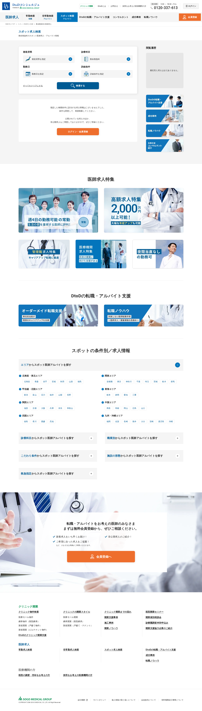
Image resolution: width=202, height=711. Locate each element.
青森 (37, 381)
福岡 (109, 421)
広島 (134, 408)
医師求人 (12, 17)
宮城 (54, 381)
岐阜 (109, 395)
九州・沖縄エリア (114, 415)
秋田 (62, 381)
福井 (52, 395)
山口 (143, 408)
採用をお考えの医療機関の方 (134, 6)
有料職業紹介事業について (172, 700)
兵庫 (52, 408)
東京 (119, 381)
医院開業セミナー (155, 611)
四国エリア (28, 415)
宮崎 (152, 421)
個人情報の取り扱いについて (123, 700)
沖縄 (171, 421)
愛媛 (43, 421)
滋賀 (26, 408)
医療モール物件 (26, 617)
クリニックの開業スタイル (76, 611)
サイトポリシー (99, 700)
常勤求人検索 (25, 649)
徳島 (26, 421)
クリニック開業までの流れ (117, 611)
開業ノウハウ (111, 628)
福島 (80, 381)
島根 (117, 408)
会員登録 (192, 17)
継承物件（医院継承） (29, 621)
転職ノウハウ (150, 17)
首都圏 (110, 381)
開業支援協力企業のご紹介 (159, 628)
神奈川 (129, 381)
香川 (35, 421)
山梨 (60, 395)
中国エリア (110, 402)
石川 (43, 395)
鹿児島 (161, 421)
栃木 (164, 381)
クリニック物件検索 (29, 611)
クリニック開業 (86, 6)
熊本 (134, 421)
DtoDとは (102, 6)
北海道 (27, 381)
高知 (52, 421)
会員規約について (148, 700)
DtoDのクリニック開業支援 (32, 635)
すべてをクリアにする (33, 86)
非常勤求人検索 (71, 649)
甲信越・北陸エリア (32, 389)
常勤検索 (30, 17)
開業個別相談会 (153, 617)
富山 (35, 395)
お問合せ (114, 6)
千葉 (138, 381)
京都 (35, 408)
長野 (69, 395)
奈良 (60, 408)
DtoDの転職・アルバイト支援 (94, 17)
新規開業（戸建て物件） (30, 625)
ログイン (192, 6)
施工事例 (108, 622)
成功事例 (136, 17)
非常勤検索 (47, 17)
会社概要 (81, 700)
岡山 (126, 408)
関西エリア (28, 402)
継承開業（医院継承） (73, 621)
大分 (143, 421)
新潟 (26, 395)
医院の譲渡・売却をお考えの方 (34, 675)
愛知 (126, 395)
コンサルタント (120, 17)
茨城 (156, 381)
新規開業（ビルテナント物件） (33, 630)
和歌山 (70, 408)
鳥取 (109, 408)
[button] (49, 59)
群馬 (173, 381)
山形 (71, 381)
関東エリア (110, 375)
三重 (134, 395)
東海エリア (110, 389)
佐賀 (117, 421)
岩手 (45, 381)
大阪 (43, 408)
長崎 (126, 421)
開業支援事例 (111, 617)
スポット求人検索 (113, 649)
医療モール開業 (70, 617)
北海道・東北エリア (32, 375)
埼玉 (147, 381)
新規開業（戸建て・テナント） (78, 625)
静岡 (117, 395)
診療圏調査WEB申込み (157, 622)
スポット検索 (67, 17)
